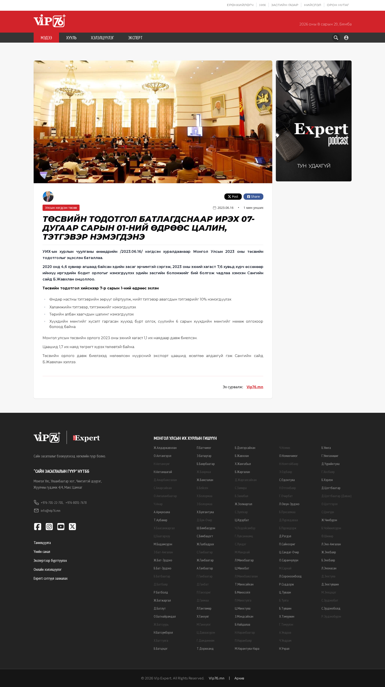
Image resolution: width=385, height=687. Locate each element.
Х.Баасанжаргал (164, 528)
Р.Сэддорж (286, 584)
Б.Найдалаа (242, 624)
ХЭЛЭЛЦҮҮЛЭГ (102, 38)
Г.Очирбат (286, 496)
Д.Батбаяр (161, 584)
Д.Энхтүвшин (330, 584)
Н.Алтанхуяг (162, 463)
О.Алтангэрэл (162, 455)
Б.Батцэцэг (161, 648)
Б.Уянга (326, 447)
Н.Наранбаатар (245, 632)
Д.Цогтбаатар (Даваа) (337, 496)
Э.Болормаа (204, 504)
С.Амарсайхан (163, 488)
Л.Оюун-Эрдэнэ (289, 504)
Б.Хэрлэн (327, 479)
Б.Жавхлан (242, 455)
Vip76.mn (255, 386)
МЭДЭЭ (46, 38)
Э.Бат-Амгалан (163, 552)
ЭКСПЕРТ (135, 38)
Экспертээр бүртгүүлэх (50, 560)
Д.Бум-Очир (204, 520)
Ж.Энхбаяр (329, 552)
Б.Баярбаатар (206, 463)
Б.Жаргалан (242, 471)
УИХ (262, 5)
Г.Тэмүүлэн (286, 624)
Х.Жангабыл (243, 463)
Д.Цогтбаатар (331, 488)
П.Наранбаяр (243, 640)
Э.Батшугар (204, 455)
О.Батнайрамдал (165, 616)
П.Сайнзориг (287, 544)
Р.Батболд (161, 592)
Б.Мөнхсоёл (242, 592)
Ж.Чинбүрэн (329, 520)
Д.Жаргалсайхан (246, 479)
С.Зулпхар (241, 512)
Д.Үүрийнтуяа (331, 463)
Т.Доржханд (205, 648)
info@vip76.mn (50, 510)
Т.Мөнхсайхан (244, 584)
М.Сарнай (285, 568)
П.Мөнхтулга (243, 600)
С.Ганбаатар (205, 552)
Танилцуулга (42, 542)
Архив (239, 678)
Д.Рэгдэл (285, 536)
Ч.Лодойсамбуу (245, 528)
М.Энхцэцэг (329, 592)
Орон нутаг (338, 5)
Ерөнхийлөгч (240, 5)
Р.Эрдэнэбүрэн (331, 616)
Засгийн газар (284, 5)
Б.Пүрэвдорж (287, 528)
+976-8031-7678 (76, 502)
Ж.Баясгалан (205, 479)
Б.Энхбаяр (328, 560)
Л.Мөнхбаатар (244, 560)
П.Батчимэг (204, 447)
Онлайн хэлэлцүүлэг (47, 569)
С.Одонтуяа (287, 479)
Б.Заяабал (241, 496)
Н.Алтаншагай (163, 471)
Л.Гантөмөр (204, 608)
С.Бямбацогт (205, 536)
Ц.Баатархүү (162, 536)
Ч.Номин (284, 447)
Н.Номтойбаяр (288, 463)
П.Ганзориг (204, 592)
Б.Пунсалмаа (287, 512)
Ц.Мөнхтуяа (242, 608)
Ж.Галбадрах (205, 544)
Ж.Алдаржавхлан (165, 447)
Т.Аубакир (160, 520)
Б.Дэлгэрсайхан (245, 447)
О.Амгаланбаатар (165, 496)
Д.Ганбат (203, 584)
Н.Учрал (284, 648)
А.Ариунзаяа (162, 512)
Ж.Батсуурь (161, 624)
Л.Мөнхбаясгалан (246, 576)
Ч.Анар (158, 504)
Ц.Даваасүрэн (206, 632)
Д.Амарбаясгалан (165, 479)
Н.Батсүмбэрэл (163, 632)
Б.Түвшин (285, 608)
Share (255, 196)
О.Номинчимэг (288, 455)
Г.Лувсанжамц (244, 536)
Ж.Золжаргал (243, 504)
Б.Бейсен (202, 488)
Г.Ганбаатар (205, 576)
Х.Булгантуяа (205, 512)
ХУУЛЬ (71, 38)
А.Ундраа (285, 632)
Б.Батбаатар (162, 576)
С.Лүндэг (240, 544)
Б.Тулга (284, 600)
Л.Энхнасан (329, 568)
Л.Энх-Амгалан (331, 544)
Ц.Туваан (285, 592)
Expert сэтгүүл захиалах (51, 578)
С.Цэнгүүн (328, 512)
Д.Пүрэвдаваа (288, 520)
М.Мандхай (242, 552)
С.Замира (241, 488)
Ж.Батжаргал (162, 600)
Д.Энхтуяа (328, 576)
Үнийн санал (42, 551)
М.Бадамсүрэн (163, 544)
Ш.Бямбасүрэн (206, 528)
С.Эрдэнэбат (330, 600)
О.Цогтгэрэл (330, 504)
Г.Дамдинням (205, 640)
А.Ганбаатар (205, 568)
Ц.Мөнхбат (242, 568)
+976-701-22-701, (52, 502)
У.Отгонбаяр (287, 488)
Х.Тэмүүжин (286, 616)
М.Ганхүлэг (204, 624)
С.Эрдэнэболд (331, 608)
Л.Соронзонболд (290, 576)
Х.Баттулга (161, 640)
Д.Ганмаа (203, 600)
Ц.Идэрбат (242, 520)
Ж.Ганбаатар (205, 560)
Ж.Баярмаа (204, 471)
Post (235, 196)
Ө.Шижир (327, 536)
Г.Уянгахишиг (330, 455)
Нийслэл (312, 5)
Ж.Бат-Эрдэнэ (163, 560)
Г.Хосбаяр (328, 471)
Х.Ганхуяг (203, 616)
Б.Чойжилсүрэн (331, 528)
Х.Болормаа (204, 496)
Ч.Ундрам (285, 640)
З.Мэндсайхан (244, 616)
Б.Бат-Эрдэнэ (162, 568)
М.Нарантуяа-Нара (247, 648)
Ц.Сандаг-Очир (289, 552)
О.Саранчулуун (288, 560)
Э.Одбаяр (285, 471)
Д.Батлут (160, 608)
